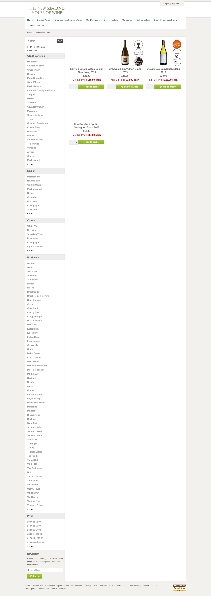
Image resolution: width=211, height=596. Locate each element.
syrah (30, 119)
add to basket (92, 87)
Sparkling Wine (34, 234)
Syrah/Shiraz (33, 82)
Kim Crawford (34, 357)
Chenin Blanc (34, 127)
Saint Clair (32, 423)
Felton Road (33, 337)
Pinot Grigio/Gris (35, 78)
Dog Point (32, 325)
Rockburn (32, 419)
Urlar (29, 472)
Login (166, 4)
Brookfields (33, 292)
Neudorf (31, 382)
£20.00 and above (35, 542)
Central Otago (34, 185)
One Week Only (43, 33)
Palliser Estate (34, 394)
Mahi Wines (33, 362)
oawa (30, 386)
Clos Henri (32, 308)
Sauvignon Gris (35, 140)
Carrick (31, 304)
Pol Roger (32, 411)
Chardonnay (33, 70)
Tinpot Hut (32, 460)
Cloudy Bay (33, 312)
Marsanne (32, 111)
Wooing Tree (33, 501)
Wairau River (33, 489)
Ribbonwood (33, 415)
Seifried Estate (34, 431)
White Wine (33, 226)
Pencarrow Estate (36, 402)
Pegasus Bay (33, 398)
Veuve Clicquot (34, 476)
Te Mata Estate (34, 452)
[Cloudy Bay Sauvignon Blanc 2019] (163, 52)
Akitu (30, 267)
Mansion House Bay (37, 366)
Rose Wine (32, 238)
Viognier (31, 94)
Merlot (30, 99)
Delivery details (91, 586)
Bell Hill (31, 288)
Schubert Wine (34, 427)
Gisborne (32, 201)
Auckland (32, 209)
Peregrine (32, 407)
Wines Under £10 (150, 586)
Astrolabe (32, 271)
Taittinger (32, 444)
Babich (30, 284)
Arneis (30, 152)
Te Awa (30, 448)
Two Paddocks (34, 468)
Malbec (30, 135)
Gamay (30, 156)
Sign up (36, 576)
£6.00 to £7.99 (34, 530)
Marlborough (33, 160)
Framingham (33, 341)
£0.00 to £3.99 (34, 522)
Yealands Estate (35, 505)
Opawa (30, 390)
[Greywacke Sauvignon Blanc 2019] (125, 52)
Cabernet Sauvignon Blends (41, 90)
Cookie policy (43, 589)
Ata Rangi (32, 275)
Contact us (103, 586)
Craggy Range (34, 316)
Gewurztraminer (35, 107)
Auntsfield (32, 279)
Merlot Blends (34, 86)
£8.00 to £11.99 (34, 534)
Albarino (31, 103)
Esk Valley (32, 333)
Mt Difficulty (33, 374)
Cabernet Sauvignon (37, 123)
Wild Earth (32, 497)
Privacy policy (30, 589)
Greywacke (32, 345)
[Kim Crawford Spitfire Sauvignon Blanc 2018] (86, 107)
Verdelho (31, 148)
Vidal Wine (32, 480)
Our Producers (77, 586)
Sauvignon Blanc (35, 66)
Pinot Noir (32, 62)
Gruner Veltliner (35, 115)
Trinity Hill (32, 464)
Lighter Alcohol (35, 247)
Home (29, 33)
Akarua (30, 263)
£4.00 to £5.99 (34, 526)
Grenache (32, 131)
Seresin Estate (34, 435)
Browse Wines (37, 586)
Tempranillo (33, 144)
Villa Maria (32, 485)
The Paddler (33, 456)
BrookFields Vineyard (38, 296)
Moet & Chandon (35, 370)
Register (175, 4)
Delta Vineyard (34, 320)
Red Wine (32, 230)
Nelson (30, 193)
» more (30, 164)
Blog (124, 586)
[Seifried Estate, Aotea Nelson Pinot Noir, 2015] (86, 52)
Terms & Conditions (58, 589)
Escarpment (33, 329)
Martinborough (34, 189)
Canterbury (33, 197)
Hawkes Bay (33, 181)
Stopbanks (32, 439)
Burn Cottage (34, 300)
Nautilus (31, 378)
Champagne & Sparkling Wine (57, 586)
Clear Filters (32, 51)
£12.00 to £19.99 (35, 538)
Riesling (31, 74)
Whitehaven (33, 493)
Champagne (33, 205)
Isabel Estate (33, 353)
